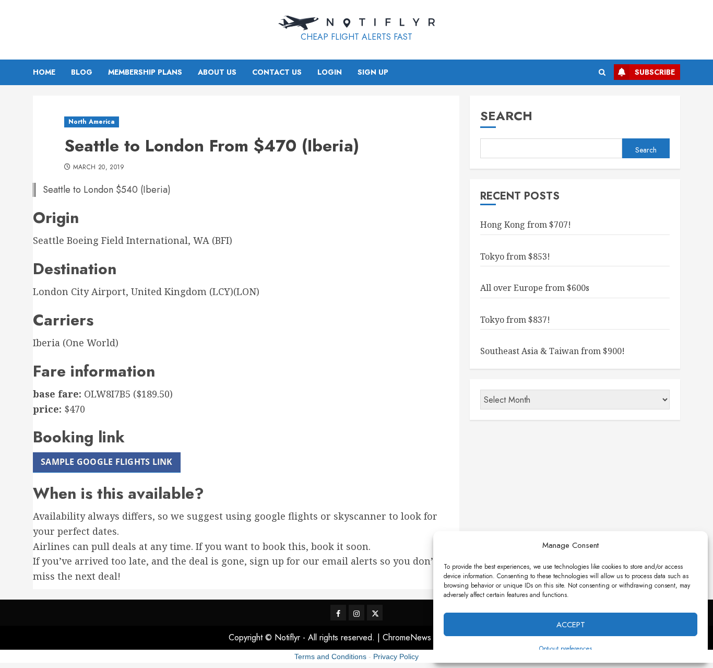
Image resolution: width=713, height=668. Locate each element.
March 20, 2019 (99, 167)
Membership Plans (145, 72)
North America (91, 121)
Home (44, 72)
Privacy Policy (396, 656)
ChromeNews (407, 637)
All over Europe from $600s (534, 288)
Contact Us (277, 72)
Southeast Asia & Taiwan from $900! (552, 351)
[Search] (602, 72)
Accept (570, 624)
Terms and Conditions (330, 656)
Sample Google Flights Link (107, 461)
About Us (217, 72)
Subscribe (655, 72)
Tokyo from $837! (515, 319)
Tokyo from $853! (515, 256)
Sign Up (373, 72)
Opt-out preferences (565, 648)
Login (329, 72)
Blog (81, 72)
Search (506, 116)
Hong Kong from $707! (525, 224)
